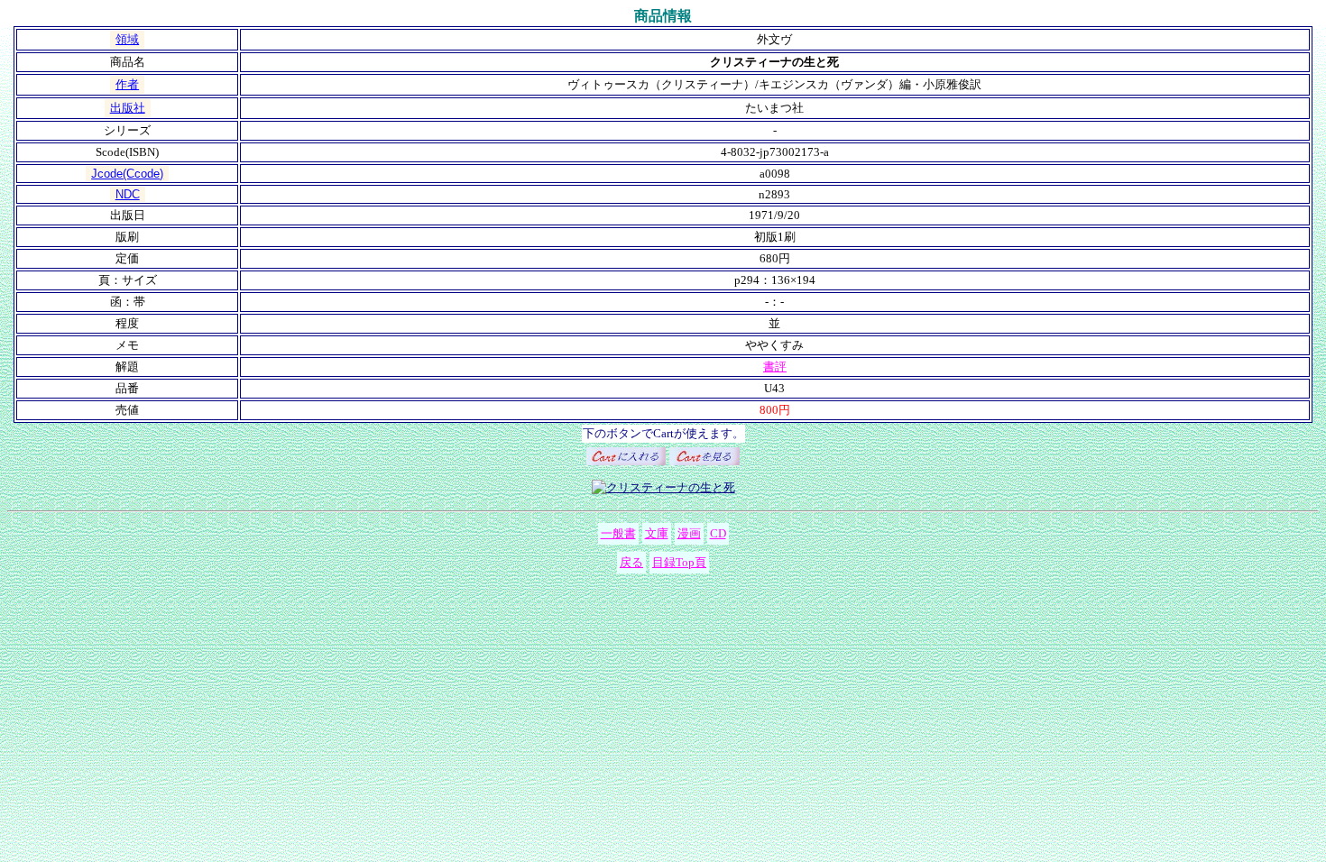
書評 (775, 366)
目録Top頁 (679, 562)
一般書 (618, 533)
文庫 (656, 533)
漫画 (689, 533)
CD (718, 533)
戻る (631, 562)
